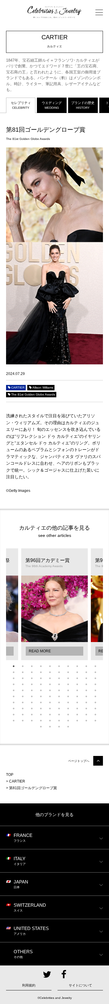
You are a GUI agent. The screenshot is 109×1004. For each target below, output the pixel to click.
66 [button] (59, 702)
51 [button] (14, 696)
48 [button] (77, 690)
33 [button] (32, 684)
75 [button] (50, 708)
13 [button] (32, 672)
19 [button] (86, 672)
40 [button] (95, 684)
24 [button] (41, 678)
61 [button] (14, 702)
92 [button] (23, 721)
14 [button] (41, 672)
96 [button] (59, 721)
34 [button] (41, 684)
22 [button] (23, 678)
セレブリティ (21, 105)
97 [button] (68, 721)
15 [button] (50, 672)
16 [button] (59, 672)
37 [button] (68, 684)
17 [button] (68, 672)
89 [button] (86, 715)
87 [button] (68, 715)
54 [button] (41, 696)
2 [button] (23, 666)
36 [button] (59, 684)
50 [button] (95, 690)
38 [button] (77, 684)
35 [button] (50, 684)
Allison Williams (42, 387)
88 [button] (77, 715)
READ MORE (40, 651)
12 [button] (23, 672)
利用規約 (28, 985)
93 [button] (32, 721)
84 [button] (41, 715)
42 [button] (23, 690)
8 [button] (77, 666)
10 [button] (95, 666)
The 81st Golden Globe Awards (33, 394)
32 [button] (23, 684)
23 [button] (32, 678)
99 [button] (86, 721)
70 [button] (95, 702)
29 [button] (86, 678)
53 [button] (32, 696)
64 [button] (41, 702)
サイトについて (80, 985)
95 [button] (50, 721)
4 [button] (41, 666)
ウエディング (52, 105)
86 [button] (59, 715)
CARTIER (18, 387)
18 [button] (77, 672)
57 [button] (68, 696)
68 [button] (77, 702)
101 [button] (41, 727)
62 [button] (23, 702)
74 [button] (41, 708)
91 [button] (14, 721)
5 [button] (50, 666)
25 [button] (50, 678)
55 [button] (50, 696)
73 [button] (32, 708)
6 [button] (59, 666)
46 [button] (59, 690)
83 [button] (32, 715)
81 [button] (14, 715)
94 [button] (41, 721)
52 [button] (23, 696)
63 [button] (32, 702)
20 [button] (95, 672)
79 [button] (86, 708)
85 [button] (50, 715)
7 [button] (68, 666)
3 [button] (32, 666)
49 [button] (86, 690)
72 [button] (23, 708)
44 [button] (41, 690)
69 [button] (86, 702)
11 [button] (14, 672)
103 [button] (59, 727)
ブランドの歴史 (82, 105)
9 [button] (86, 666)
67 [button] (68, 702)
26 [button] (59, 678)
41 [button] (14, 690)
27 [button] (68, 678)
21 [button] (14, 678)
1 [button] (14, 666)
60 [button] (95, 696)
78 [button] (77, 708)
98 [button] (77, 721)
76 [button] (59, 708)
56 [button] (59, 696)
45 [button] (50, 690)
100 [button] (95, 721)
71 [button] (14, 708)
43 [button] (32, 690)
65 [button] (50, 702)
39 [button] (86, 684)
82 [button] (23, 715)
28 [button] (77, 678)
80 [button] (95, 708)
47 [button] (68, 690)
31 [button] (14, 684)
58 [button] (77, 696)
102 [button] (50, 727)
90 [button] (95, 715)
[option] (54, 604)
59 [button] (86, 696)
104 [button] (68, 727)
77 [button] (68, 708)
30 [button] (95, 678)
